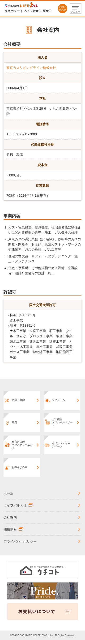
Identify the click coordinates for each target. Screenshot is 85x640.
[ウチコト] (42, 570)
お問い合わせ (62, 8)
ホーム (8, 493)
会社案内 (10, 517)
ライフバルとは (15, 505)
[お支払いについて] (42, 611)
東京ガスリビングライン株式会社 (31, 68)
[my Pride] (42, 590)
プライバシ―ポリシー (20, 541)
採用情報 (10, 529)
